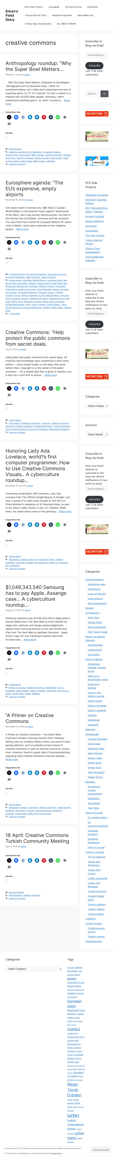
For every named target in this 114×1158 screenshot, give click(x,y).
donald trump (79, 990)
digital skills (50, 687)
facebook (10, 810)
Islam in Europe (33, 277)
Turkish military (96, 909)
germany (65, 295)
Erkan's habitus (93, 659)
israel (74, 1025)
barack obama (44, 283)
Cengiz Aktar (95, 622)
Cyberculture (15, 420)
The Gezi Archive (73, 7)
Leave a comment (17, 164)
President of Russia (33, 301)
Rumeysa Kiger (96, 748)
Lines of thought (97, 593)
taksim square (72, 1107)
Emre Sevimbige (97, 627)
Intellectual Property (39, 298)
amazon (24, 807)
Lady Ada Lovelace (25, 562)
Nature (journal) (42, 158)
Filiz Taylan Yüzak (97, 632)
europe (55, 289)
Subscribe (94, 65)
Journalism (94, 654)
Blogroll (89, 608)
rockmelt (10, 813)
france (17, 295)
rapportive (51, 690)
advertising (14, 807)
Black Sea (62, 283)
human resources (43, 810)
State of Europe (48, 277)
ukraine (46, 307)
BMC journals (37, 155)
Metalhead (94, 798)
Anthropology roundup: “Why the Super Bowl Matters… (38, 66)
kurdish (71, 1051)
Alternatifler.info (85, 15)
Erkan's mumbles (97, 705)
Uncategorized (93, 941)
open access (56, 158)
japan (8, 301)
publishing (57, 810)
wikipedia (50, 161)
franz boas (11, 158)
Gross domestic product (17, 298)
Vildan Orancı (95, 777)
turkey (73, 1115)
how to (60, 687)
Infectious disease (25, 158)
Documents (94, 589)
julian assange (22, 690)
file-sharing (21, 810)
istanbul (92, 715)
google (30, 810)
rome (27, 304)
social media (17, 693)
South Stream (53, 304)
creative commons (53, 155)
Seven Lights (95, 758)
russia (34, 304)
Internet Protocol (57, 298)
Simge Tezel (94, 767)
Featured (90, 729)
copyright (45, 423)
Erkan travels (95, 701)
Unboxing (93, 724)
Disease (67, 155)
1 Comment (14, 313)
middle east (73, 1062)
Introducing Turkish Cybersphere (95, 790)
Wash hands (39, 161)
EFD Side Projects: (34, 7)
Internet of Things (47, 559)
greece (70, 1017)
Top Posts (93, 808)
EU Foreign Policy (17, 274)
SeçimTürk (92, 7)
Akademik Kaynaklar (62, 15)
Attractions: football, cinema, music (97, 668)
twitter (27, 693)
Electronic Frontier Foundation (19, 426)
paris (20, 301)
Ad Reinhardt (35, 152)
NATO (14, 301)
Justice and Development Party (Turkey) (74, 1044)
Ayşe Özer (93, 617)
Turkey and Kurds (97, 878)
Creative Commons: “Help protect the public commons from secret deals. (38, 338)
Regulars (90, 781)
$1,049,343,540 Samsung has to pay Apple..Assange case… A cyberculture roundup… (36, 596)
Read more (22, 229)
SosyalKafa (91, 230)
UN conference (13, 565)
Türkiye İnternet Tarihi (36, 15)
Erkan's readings (97, 710)
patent (33, 690)
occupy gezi (72, 1069)
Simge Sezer (95, 762)
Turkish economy (97, 891)
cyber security (64, 807)
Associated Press (75, 982)
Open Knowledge (62, 426)
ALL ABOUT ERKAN (66, 23)
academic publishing (18, 152)
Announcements (16, 892)
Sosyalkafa (54, 7)
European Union (45, 292)
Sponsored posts (97, 603)
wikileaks (36, 693)
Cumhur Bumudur (97, 739)
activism (71, 967)
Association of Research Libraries (24, 423)
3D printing (14, 559)
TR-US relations (97, 857)
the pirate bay (41, 562)
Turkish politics (96, 914)
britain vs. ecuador (17, 687)
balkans (32, 283)
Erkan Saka (94, 743)
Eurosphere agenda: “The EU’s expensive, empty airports (34, 188)
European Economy (57, 274)
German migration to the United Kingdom (40, 295)
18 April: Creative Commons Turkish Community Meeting (37, 838)
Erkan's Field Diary (12, 15)
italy (68, 298)
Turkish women (96, 936)
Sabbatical (94, 720)
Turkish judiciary (97, 904)
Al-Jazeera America (51, 152)
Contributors (92, 612)
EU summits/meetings (36, 274)
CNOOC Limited (46, 286)
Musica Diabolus (94, 221)
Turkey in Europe (94, 852)
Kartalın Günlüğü (94, 216)
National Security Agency (76, 1066)
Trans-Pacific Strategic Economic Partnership (27, 429)
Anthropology (15, 149)
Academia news (97, 584)
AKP (80, 971)
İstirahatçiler (92, 734)
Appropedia (24, 155)
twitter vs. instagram (58, 562)
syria (77, 1103)
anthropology (12, 155)
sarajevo (42, 304)
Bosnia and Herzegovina (17, 286)
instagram (10, 690)
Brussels (70, 990)
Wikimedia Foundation (59, 429)
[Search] (104, 93)
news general (95, 598)
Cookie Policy (56, 1153)
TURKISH (90, 918)
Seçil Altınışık (95, 753)
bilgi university (15, 895)
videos (79, 1138)
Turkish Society (93, 923)
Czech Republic (44, 289)
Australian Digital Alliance (34, 280)
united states (26, 161)
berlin (54, 283)
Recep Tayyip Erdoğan (53, 301)
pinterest (41, 690)
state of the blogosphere (39, 813)
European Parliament (15, 277)
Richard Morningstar (15, 304)
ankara (71, 978)
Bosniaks (33, 286)
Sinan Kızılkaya (96, 772)
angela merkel (15, 280)
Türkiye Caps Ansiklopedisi (38, 23)
